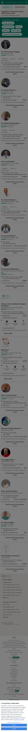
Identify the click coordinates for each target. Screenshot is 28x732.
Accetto (14, 728)
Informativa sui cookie (18, 719)
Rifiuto (14, 725)
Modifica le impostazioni (14, 722)
